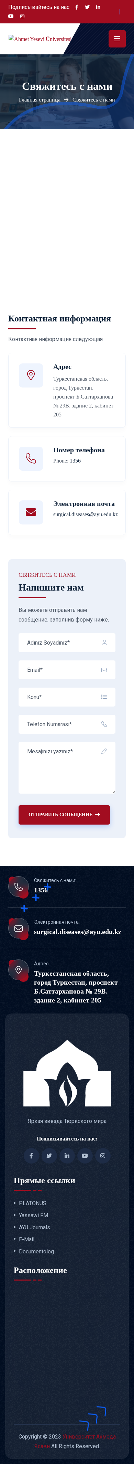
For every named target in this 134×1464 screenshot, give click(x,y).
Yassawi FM (33, 1215)
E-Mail (26, 1240)
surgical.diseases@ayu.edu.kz (77, 931)
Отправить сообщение (60, 814)
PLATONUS (32, 1203)
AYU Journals (34, 1227)
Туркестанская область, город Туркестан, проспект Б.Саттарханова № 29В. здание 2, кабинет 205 (76, 986)
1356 (41, 890)
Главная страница (39, 100)
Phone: (67, 461)
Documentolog (36, 1252)
